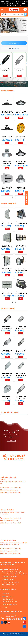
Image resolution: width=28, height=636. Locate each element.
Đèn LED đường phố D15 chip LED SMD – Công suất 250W (7, 327)
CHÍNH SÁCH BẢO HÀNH (9, 604)
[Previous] (1, 64)
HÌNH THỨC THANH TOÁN (10, 602)
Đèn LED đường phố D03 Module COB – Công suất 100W (21, 327)
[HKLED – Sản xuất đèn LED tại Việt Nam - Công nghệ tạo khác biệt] (14, 9)
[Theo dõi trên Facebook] (2, 622)
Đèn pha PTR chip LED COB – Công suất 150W (21, 292)
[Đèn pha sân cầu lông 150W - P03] (21, 60)
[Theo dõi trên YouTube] (8, 622)
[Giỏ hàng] (25, 9)
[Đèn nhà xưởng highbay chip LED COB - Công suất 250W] (21, 178)
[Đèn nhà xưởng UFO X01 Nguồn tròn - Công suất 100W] (21, 102)
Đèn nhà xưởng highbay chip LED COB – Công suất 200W (7, 162)
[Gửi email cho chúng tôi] (5, 622)
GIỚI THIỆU (5, 593)
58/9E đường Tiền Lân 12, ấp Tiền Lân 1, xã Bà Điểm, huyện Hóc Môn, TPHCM (14, 544)
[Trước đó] (13, 197)
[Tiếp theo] (15, 197)
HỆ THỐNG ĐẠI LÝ (7, 599)
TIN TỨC (4, 607)
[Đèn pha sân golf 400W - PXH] (7, 60)
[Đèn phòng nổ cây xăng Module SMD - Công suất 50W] (7, 178)
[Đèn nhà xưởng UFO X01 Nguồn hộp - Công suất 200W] (21, 153)
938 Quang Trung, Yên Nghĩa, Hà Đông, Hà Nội (13, 482)
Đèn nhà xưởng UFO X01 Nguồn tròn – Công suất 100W (21, 112)
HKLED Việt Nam (20, 634)
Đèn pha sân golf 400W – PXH (7, 69)
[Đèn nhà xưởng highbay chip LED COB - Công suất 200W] (7, 153)
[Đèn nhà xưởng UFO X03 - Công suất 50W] (7, 128)
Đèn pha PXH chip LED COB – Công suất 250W (21, 222)
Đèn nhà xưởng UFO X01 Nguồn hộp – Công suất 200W (21, 162)
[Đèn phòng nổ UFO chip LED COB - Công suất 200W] (21, 128)
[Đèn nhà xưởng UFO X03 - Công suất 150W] (7, 102)
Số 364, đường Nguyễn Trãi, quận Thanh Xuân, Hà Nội (12, 513)
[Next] (26, 64)
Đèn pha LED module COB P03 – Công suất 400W (21, 246)
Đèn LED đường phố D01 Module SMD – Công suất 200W (21, 351)
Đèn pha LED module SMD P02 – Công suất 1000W (7, 222)
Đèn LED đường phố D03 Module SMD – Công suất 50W (7, 397)
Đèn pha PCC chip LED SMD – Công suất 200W (21, 269)
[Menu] (2, 9)
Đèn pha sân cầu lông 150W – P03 (21, 69)
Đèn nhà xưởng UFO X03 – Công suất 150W (7, 112)
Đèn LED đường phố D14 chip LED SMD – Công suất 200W (7, 351)
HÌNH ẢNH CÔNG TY (8, 596)
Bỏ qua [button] (19, 5)
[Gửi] (25, 14)
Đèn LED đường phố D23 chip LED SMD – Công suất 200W (21, 397)
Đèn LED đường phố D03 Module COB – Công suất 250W (21, 374)
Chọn (7, 75)
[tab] (14, 43)
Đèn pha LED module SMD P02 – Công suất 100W (7, 292)
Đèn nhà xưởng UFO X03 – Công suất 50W (7, 137)
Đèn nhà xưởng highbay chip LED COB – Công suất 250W (20, 188)
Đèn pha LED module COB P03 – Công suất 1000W (7, 269)
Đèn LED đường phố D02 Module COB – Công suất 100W (7, 374)
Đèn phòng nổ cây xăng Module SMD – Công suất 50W (7, 188)
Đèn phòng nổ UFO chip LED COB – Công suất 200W (20, 137)
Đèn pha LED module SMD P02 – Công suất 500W (7, 246)
